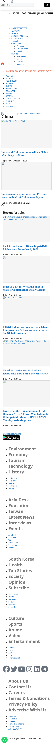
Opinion (20, 64)
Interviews (21, 56)
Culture (10, 101)
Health (19, 51)
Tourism (17, 460)
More (14, 54)
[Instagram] (29, 669)
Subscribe (18, 588)
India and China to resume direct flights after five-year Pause (24, 154)
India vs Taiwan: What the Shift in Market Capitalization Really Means (24, 288)
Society (41, 71)
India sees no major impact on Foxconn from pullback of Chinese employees (24, 196)
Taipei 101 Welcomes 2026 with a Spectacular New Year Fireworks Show (25, 372)
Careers (16, 692)
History (9, 106)
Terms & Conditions (29, 698)
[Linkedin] (36, 669)
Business (17, 38)
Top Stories (20, 570)
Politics (10, 71)
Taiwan (32, 13)
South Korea (19, 36)
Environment (22, 49)
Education (21, 46)
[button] (4, 1)
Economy (19, 71)
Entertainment (13, 99)
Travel (15, 41)
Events (20, 61)
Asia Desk (17, 43)
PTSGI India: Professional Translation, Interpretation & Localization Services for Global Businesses (25, 330)
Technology (30, 71)
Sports (9, 96)
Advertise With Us (27, 710)
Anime (8, 104)
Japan (40, 13)
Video (19, 59)
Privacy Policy (22, 704)
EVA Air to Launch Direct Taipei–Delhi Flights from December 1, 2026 (25, 248)
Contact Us (20, 687)
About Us (18, 681)
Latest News (19, 13)
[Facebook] (6, 669)
